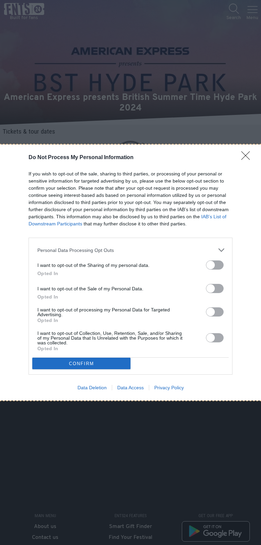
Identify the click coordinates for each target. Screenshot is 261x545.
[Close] (247, 157)
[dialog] (130, 272)
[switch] (215, 265)
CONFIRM (81, 363)
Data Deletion (92, 387)
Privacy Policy (169, 387)
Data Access (130, 387)
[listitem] (130, 250)
